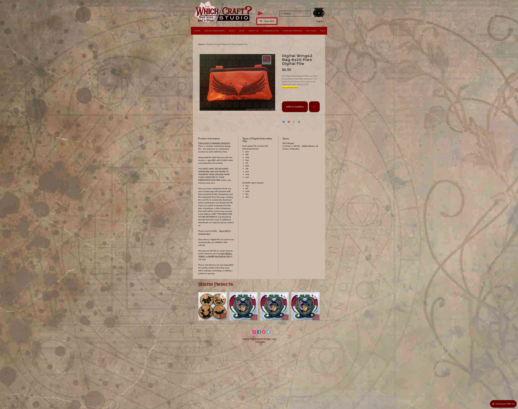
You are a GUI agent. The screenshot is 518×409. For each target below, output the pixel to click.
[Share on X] (299, 121)
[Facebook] (259, 332)
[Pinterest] (263, 332)
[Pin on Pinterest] (288, 121)
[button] (318, 12)
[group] (259, 306)
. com (273, 338)
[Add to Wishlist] (314, 106)
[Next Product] (323, 306)
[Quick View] (212, 306)
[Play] (260, 13)
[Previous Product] (194, 306)
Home (201, 44)
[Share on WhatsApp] (294, 121)
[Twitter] (268, 332)
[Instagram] (254, 332)
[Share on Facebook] (283, 121)
